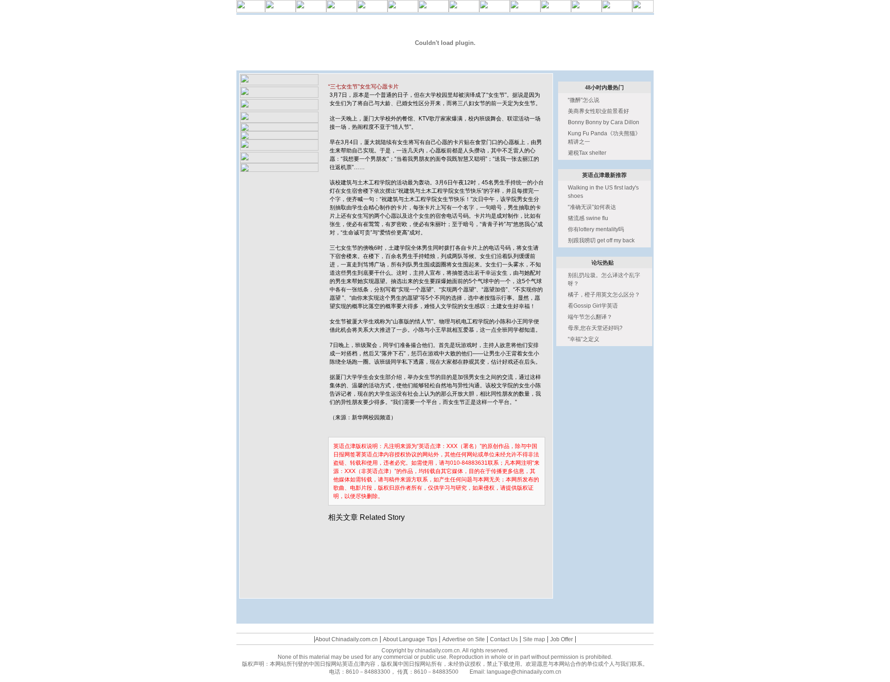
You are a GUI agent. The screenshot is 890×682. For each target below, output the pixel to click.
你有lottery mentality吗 (596, 229)
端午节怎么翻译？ (590, 317)
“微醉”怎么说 (583, 100)
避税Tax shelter (587, 153)
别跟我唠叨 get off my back (601, 240)
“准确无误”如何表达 (592, 207)
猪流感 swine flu (588, 218)
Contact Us (504, 639)
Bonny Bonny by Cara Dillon (603, 122)
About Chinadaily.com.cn (346, 639)
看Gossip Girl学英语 (593, 306)
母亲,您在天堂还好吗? (595, 328)
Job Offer (561, 639)
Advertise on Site (463, 639)
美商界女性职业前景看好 (598, 111)
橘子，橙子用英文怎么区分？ (604, 294)
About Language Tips (410, 639)
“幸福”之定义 (583, 339)
